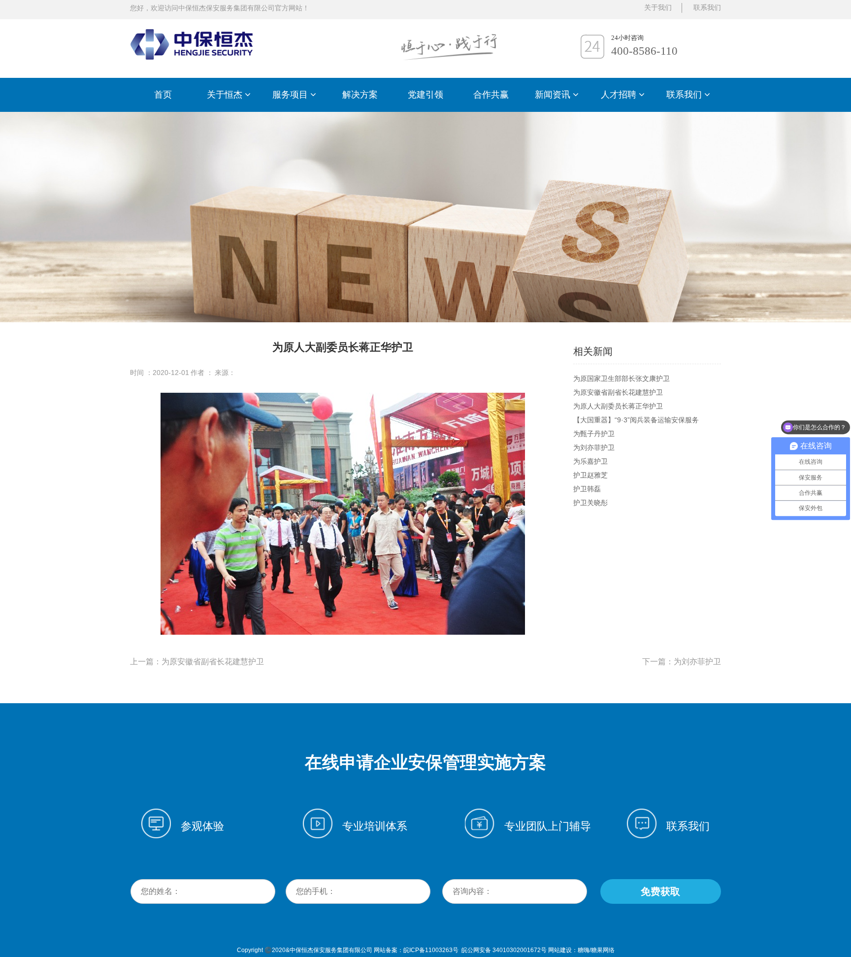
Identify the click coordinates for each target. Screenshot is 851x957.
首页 (163, 95)
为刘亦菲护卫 (594, 447)
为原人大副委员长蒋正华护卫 (618, 406)
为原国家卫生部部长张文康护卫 (621, 378)
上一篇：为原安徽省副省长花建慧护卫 (197, 661)
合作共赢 (491, 95)
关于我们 (658, 7)
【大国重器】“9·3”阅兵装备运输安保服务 (636, 420)
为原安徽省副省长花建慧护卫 (618, 392)
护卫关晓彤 (590, 503)
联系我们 (707, 7)
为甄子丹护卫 (594, 434)
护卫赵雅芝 (590, 475)
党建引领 (425, 95)
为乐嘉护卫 (590, 461)
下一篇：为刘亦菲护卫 (681, 661)
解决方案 (360, 95)
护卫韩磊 (587, 489)
